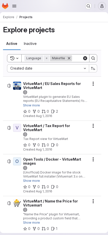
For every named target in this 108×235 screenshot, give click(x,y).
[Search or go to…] (88, 6)
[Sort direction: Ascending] (93, 68)
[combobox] (48, 68)
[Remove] (69, 58)
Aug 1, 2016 (44, 116)
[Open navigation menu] (14, 6)
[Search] (93, 58)
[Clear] (85, 58)
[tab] (12, 43)
